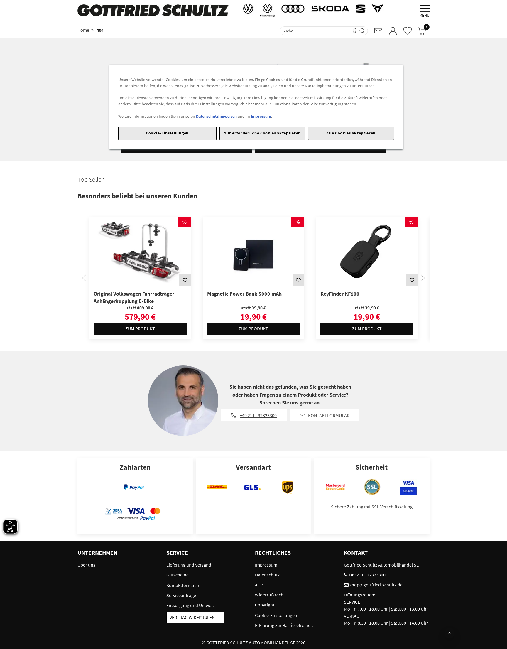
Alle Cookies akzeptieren (351, 133)
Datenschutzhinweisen (216, 116)
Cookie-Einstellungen (167, 133)
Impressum (261, 116)
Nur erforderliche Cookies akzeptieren (262, 133)
